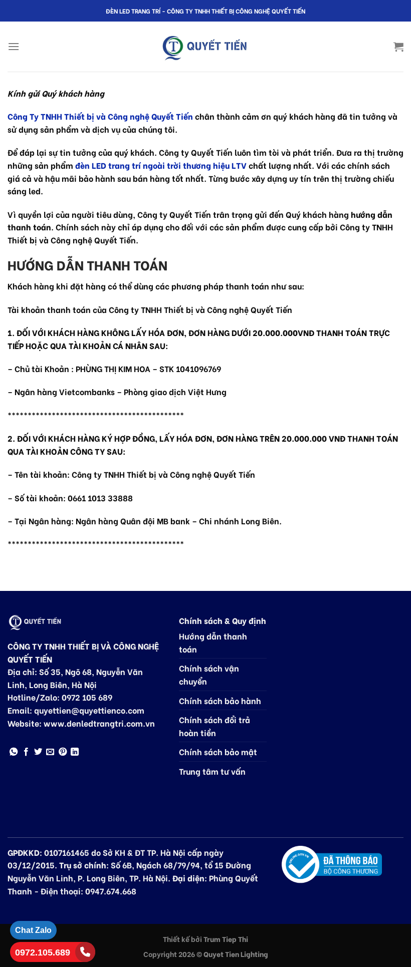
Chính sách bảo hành (220, 700)
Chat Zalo (33, 930)
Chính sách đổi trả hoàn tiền (214, 726)
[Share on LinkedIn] (75, 752)
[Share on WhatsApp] (14, 752)
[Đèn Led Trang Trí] (205, 47)
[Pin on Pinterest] (63, 752)
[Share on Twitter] (38, 752)
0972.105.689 (42, 952)
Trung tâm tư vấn (212, 771)
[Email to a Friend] (50, 752)
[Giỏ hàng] (398, 47)
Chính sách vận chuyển (209, 674)
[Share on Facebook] (26, 752)
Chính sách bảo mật (218, 751)
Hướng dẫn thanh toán (213, 642)
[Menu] (14, 46)
